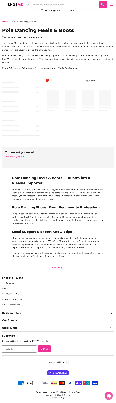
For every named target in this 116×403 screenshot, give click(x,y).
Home (5, 22)
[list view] (54, 81)
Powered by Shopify (58, 398)
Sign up (44, 348)
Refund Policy (74, 392)
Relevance (90, 80)
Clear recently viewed (14, 157)
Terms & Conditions (58, 392)
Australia (56, 362)
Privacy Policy (41, 392)
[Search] (103, 4)
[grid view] (48, 81)
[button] (109, 396)
